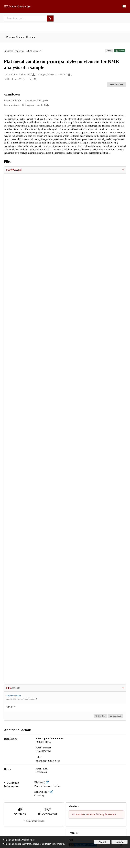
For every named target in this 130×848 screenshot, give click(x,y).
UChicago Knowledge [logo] (17, 6)
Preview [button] (101, 716)
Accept (102, 842)
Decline (120, 842)
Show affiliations (116, 84)
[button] (65, 169)
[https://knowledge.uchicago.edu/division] (48, 782)
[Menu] (124, 6)
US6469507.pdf (14, 695)
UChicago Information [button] (11, 784)
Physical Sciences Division (20, 37)
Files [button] (13, 688)
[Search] (50, 18)
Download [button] (117, 716)
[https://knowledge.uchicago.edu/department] (52, 792)
